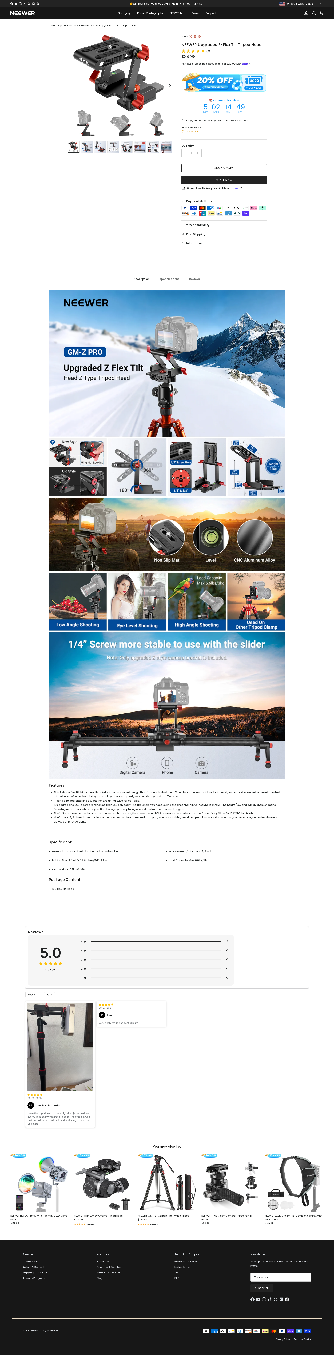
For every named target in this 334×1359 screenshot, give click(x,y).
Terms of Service (302, 1339)
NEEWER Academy (108, 1272)
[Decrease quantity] (185, 153)
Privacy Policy (283, 1339)
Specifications (169, 279)
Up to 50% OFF (159, 3)
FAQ (177, 1278)
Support (211, 13)
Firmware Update (185, 1261)
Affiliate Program (34, 1278)
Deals (195, 13)
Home (52, 25)
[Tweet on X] (190, 36)
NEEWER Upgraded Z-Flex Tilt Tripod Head (114, 25)
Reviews (195, 279)
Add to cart (224, 168)
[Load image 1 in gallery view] (120, 84)
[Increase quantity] (198, 153)
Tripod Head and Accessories (73, 25)
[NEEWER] (22, 13)
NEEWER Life (177, 13)
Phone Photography (150, 13)
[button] (154, 941)
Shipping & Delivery (35, 1272)
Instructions (182, 1267)
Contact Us (30, 1261)
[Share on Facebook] (195, 36)
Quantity (187, 146)
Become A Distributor (110, 1267)
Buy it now (224, 180)
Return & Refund (33, 1267)
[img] (193, 51)
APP (176, 1272)
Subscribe (262, 1288)
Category (124, 13)
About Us (103, 1261)
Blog (99, 1278)
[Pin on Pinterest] (199, 36)
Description (142, 279)
